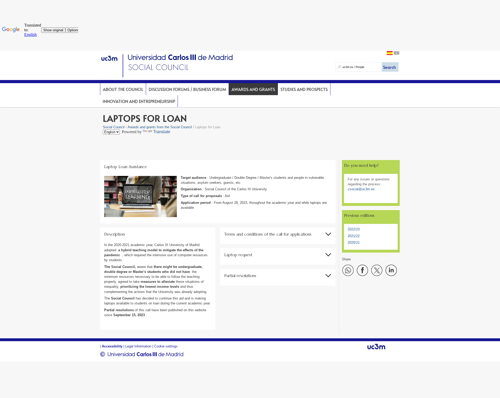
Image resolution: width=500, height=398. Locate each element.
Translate (161, 132)
